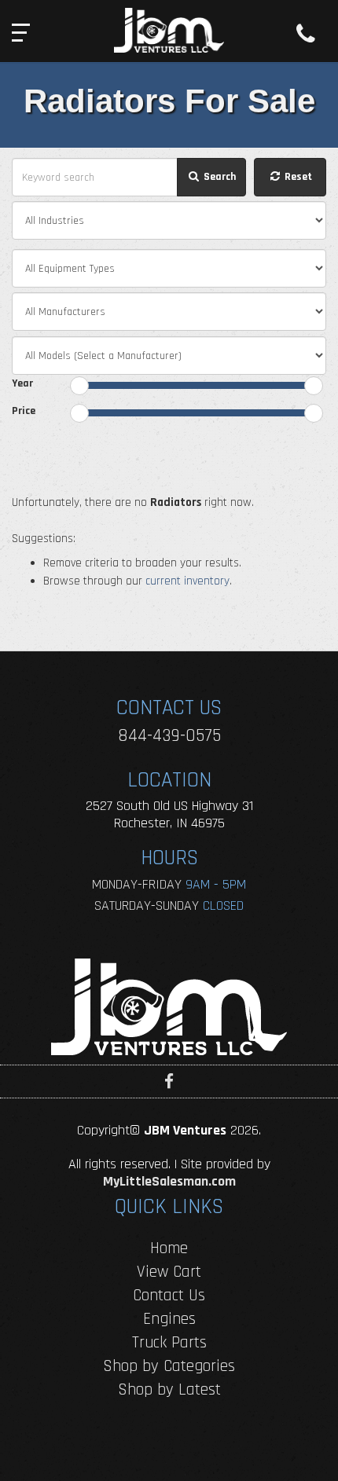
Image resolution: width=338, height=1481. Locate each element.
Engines (169, 1318)
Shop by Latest (169, 1389)
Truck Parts (169, 1342)
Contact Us (169, 1295)
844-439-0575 (169, 735)
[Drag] (79, 385)
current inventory (187, 581)
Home (169, 1248)
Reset (297, 177)
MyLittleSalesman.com (169, 1181)
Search (218, 177)
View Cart (169, 1271)
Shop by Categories (169, 1366)
